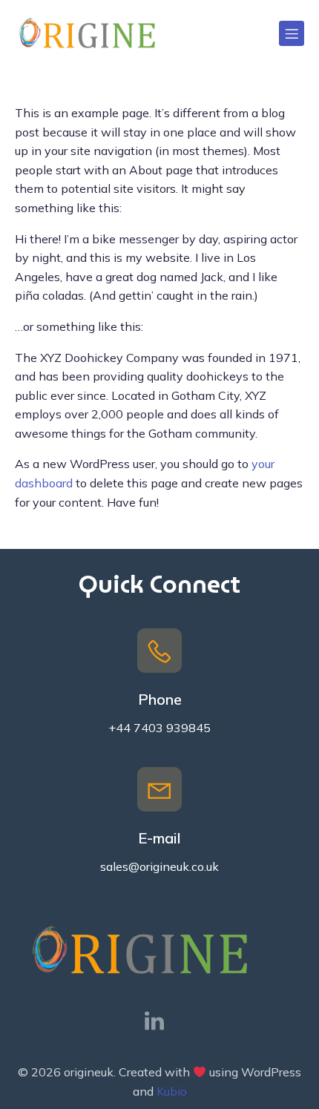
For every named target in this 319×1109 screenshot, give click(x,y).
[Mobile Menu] (291, 33)
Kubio (172, 1091)
